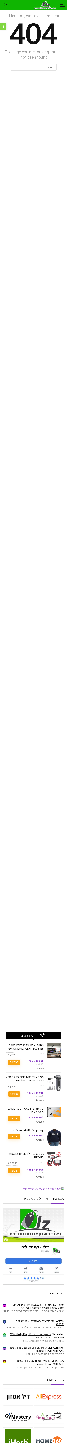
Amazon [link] (40, 1068)
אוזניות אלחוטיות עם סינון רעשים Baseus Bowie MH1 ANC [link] (37, 1349)
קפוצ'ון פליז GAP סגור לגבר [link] (28, 1130)
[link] (3, 26)
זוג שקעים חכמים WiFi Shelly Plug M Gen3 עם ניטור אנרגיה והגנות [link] (37, 1336)
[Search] (5, 5)
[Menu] (62, 5)
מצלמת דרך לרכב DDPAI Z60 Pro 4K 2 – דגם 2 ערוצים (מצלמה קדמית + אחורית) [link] (37, 1306)
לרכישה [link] (14, 1062)
